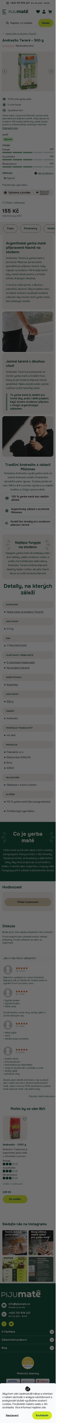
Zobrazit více (10, 128)
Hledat (46, 23)
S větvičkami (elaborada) (21, 662)
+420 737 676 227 (19, 1313)
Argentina (12, 684)
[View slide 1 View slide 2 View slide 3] (28, 71)
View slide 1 (26, 88)
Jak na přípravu (45, 173)
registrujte (7, 942)
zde (43, 1407)
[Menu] (4, 11)
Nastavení (12, 1415)
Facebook (4, 1323)
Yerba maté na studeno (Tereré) (25, 612)
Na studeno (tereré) (18, 667)
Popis (10, 228)
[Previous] (4, 71)
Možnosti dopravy (44, 192)
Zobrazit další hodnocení (41, 1096)
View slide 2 (28, 89)
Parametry (30, 228)
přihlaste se (27, 939)
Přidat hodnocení (27, 902)
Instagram (11, 1323)
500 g (10, 701)
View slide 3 (30, 89)
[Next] (51, 71)
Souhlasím (42, 1415)
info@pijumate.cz (19, 1304)
